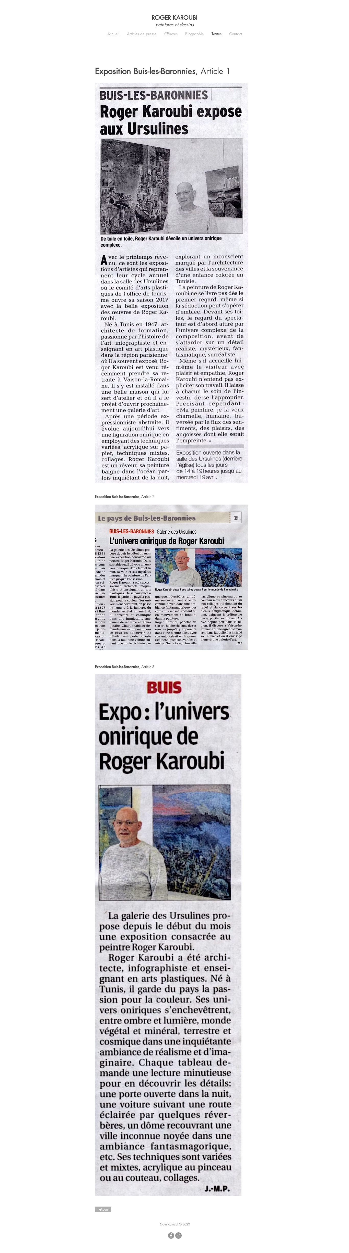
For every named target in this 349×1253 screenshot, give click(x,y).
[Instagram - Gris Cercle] (178, 1235)
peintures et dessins (175, 24)
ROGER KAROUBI (174, 17)
